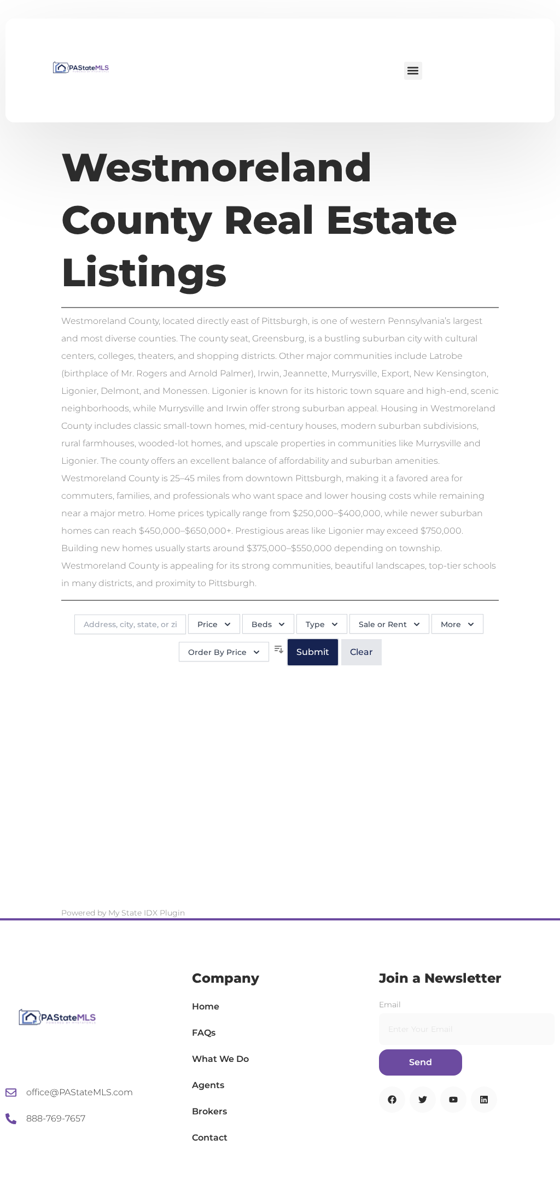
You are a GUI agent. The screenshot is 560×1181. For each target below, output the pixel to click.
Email (390, 1004)
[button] (413, 71)
